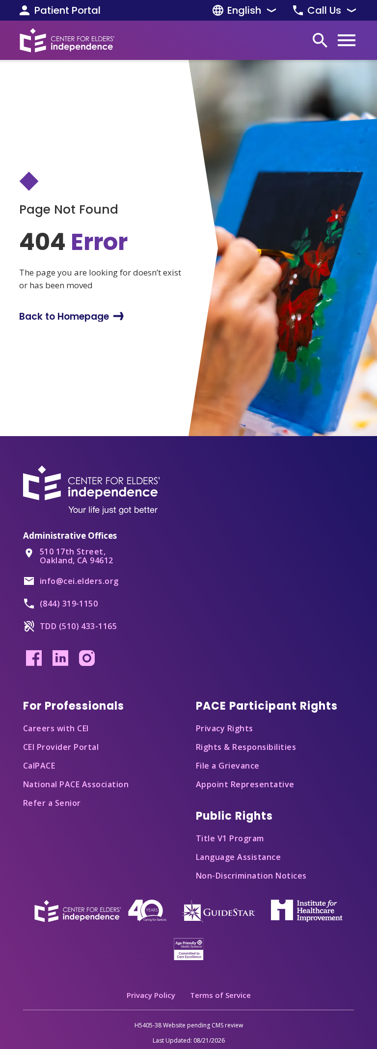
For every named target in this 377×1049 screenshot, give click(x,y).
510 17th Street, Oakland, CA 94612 (76, 556)
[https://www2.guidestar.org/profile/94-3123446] (218, 910)
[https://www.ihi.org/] (306, 910)
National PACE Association (76, 784)
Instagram (87, 658)
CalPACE (39, 765)
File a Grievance (228, 765)
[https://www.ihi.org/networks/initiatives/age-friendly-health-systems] (189, 948)
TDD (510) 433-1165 (78, 626)
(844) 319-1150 (69, 603)
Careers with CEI (56, 728)
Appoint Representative (245, 784)
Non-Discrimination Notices (251, 875)
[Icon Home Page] (67, 40)
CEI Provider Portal (61, 747)
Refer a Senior (52, 803)
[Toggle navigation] (346, 40)
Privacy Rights (224, 728)
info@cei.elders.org (79, 581)
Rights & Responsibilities (246, 747)
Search (320, 40)
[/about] (100, 910)
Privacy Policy (151, 995)
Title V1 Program (230, 838)
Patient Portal (67, 10)
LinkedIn (60, 658)
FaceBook (34, 658)
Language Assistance (238, 857)
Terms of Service (220, 995)
